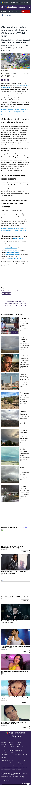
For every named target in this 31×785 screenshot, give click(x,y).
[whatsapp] (21, 737)
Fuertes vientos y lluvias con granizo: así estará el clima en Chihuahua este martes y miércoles (24, 338)
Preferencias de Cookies (18, 760)
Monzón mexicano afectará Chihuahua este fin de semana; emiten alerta (25, 468)
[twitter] (10, 737)
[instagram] (13, 737)
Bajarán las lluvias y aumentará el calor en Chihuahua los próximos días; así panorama (25, 413)
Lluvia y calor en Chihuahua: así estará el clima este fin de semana (25, 487)
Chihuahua (19, 290)
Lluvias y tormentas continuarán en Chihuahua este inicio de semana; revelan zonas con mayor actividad (24, 450)
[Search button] (28, 7)
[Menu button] (2, 7)
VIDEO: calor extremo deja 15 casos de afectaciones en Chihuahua (24, 319)
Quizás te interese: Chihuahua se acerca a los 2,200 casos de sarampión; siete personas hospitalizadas (14, 112)
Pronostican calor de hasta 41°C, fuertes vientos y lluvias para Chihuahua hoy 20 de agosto (24, 394)
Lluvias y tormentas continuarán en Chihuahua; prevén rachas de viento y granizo (24, 431)
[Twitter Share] (2, 80)
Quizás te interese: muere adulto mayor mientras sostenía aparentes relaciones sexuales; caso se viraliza (13, 231)
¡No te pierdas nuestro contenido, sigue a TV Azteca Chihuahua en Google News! (15, 303)
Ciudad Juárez (6, 293)
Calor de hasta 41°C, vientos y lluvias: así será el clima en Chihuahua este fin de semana (24, 375)
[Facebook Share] (8, 80)
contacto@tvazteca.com (21, 753)
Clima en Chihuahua (8, 290)
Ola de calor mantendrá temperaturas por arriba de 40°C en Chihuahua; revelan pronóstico (24, 357)
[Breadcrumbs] (3, 15)
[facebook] (18, 737)
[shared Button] (5, 80)
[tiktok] (16, 737)
